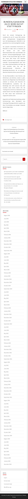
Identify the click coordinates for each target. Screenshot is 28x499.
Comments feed (8, 484)
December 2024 (7, 279)
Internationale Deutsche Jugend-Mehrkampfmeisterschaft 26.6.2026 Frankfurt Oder (12, 178)
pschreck (20, 29)
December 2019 (7, 464)
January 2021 (7, 423)
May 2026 (6, 225)
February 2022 (7, 381)
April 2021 (6, 413)
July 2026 (6, 218)
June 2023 (6, 330)
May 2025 (6, 263)
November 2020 (8, 429)
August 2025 (7, 253)
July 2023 (6, 327)
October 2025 (7, 247)
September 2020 (8, 435)
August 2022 (7, 362)
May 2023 (6, 333)
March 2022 (6, 378)
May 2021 (6, 410)
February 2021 (7, 419)
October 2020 (7, 432)
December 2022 (7, 349)
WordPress (19, 495)
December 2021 (7, 387)
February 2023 (7, 343)
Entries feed (7, 481)
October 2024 (7, 285)
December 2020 (7, 426)
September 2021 (8, 397)
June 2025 (6, 260)
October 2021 (7, 394)
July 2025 (6, 257)
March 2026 (6, 231)
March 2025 (6, 269)
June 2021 (6, 407)
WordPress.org (7, 487)
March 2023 (6, 340)
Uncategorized (8, 119)
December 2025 (7, 241)
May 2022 (6, 371)
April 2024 (6, 301)
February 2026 (7, 234)
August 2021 (7, 400)
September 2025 (8, 250)
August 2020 (7, 438)
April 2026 (6, 228)
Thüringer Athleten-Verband (11, 2)
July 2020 (6, 442)
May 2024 (6, 298)
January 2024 (7, 311)
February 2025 (7, 273)
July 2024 (6, 292)
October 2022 (7, 356)
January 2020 (7, 461)
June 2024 (6, 295)
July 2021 (6, 403)
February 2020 (7, 458)
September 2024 (8, 289)
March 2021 (6, 416)
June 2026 (6, 221)
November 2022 (8, 352)
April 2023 (6, 336)
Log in (5, 477)
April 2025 (6, 266)
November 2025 (8, 244)
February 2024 (7, 308)
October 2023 (7, 320)
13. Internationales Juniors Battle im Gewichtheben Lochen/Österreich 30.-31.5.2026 (13, 200)
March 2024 (6, 304)
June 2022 (6, 368)
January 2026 (7, 237)
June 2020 (6, 445)
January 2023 (7, 346)
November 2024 (8, 282)
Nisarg (14, 497)
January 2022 (7, 384)
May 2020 (6, 448)
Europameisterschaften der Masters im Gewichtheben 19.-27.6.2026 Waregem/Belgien (13, 186)
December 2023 (7, 314)
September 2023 (8, 324)
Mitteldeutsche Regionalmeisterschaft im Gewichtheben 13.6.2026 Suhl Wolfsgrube (13, 193)
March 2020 (6, 454)
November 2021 (8, 391)
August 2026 (7, 215)
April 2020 (6, 451)
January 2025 (7, 276)
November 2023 (8, 317)
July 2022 (6, 365)
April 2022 (6, 375)
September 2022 (8, 359)
